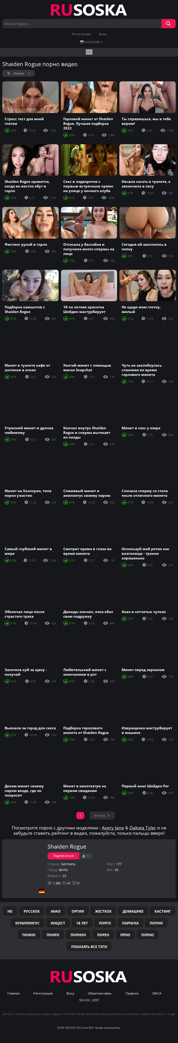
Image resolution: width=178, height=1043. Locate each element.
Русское (32, 911)
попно (156, 923)
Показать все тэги (89, 946)
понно (28, 935)
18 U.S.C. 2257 (89, 1000)
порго (105, 923)
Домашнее (133, 911)
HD (10, 911)
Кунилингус (27, 923)
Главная (13, 993)
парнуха (130, 923)
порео (103, 935)
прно (125, 935)
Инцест (58, 923)
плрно (147, 935)
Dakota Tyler (143, 828)
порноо (78, 935)
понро (53, 935)
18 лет (82, 923)
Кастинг (163, 911)
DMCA (157, 993)
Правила (132, 993)
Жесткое (103, 911)
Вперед (99, 815)
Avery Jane (113, 828)
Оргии (78, 911)
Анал (55, 911)
